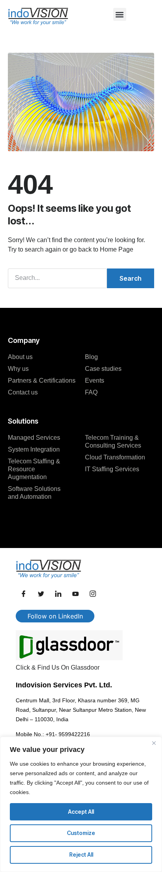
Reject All (81, 854)
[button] (119, 14)
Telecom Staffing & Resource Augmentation (34, 469)
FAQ (91, 392)
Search (131, 278)
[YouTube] (75, 594)
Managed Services (34, 437)
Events (94, 380)
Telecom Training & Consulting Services (113, 441)
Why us (18, 368)
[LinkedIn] (58, 594)
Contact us (23, 392)
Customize (81, 832)
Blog (91, 357)
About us (20, 357)
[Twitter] (41, 594)
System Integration (34, 449)
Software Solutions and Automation (34, 492)
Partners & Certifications (41, 380)
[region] (81, 804)
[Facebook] (23, 594)
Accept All (81, 811)
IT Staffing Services (112, 469)
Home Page (116, 249)
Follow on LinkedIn (55, 616)
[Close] (153, 743)
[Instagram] (93, 594)
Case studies (103, 368)
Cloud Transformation (115, 457)
